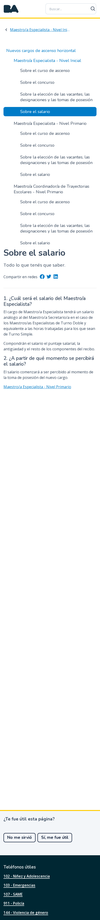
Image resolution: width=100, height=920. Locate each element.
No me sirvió (19, 837)
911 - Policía (13, 903)
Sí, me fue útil (54, 837)
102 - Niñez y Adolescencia (26, 876)
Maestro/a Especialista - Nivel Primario (37, 386)
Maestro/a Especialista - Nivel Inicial (40, 29)
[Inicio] (11, 9)
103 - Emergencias (19, 885)
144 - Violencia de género (25, 912)
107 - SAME (13, 894)
